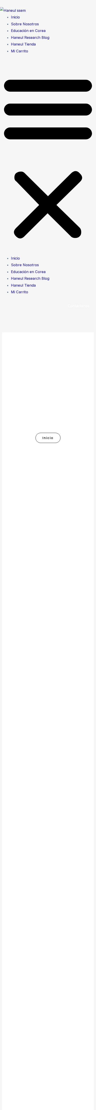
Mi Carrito (19, 51)
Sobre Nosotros (25, 24)
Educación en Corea (28, 30)
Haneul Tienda (23, 44)
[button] (48, 157)
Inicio (15, 17)
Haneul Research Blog (30, 37)
